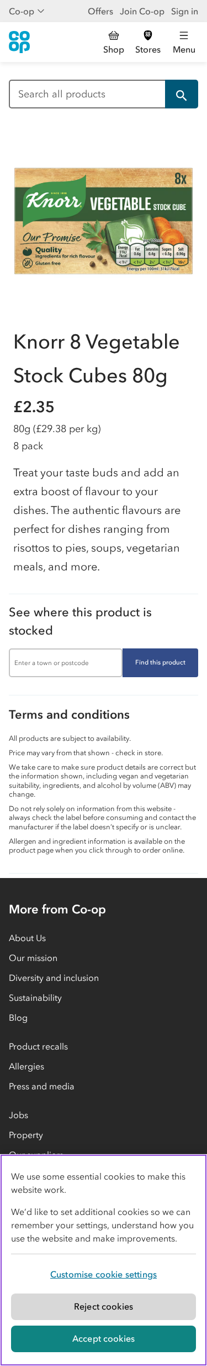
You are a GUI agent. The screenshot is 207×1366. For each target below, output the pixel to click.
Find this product (160, 662)
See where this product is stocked (80, 621)
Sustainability (35, 997)
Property (26, 1134)
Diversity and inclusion (54, 977)
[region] (103, 1260)
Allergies (26, 1066)
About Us (27, 937)
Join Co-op (142, 11)
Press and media (42, 1086)
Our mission (33, 957)
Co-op (21, 11)
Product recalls (38, 1046)
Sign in (184, 11)
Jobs (18, 1114)
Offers (100, 11)
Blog (18, 1017)
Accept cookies (103, 1338)
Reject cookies (103, 1306)
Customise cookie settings (103, 1274)
